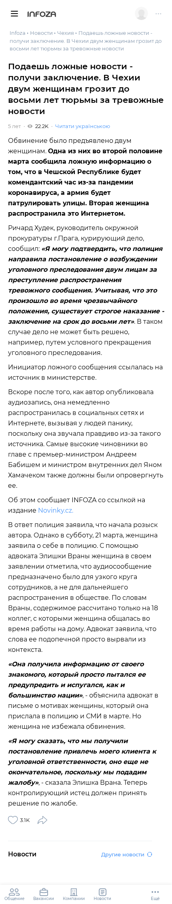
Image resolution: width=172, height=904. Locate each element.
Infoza (41, 14)
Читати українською (82, 126)
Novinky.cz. (55, 510)
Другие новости (122, 854)
